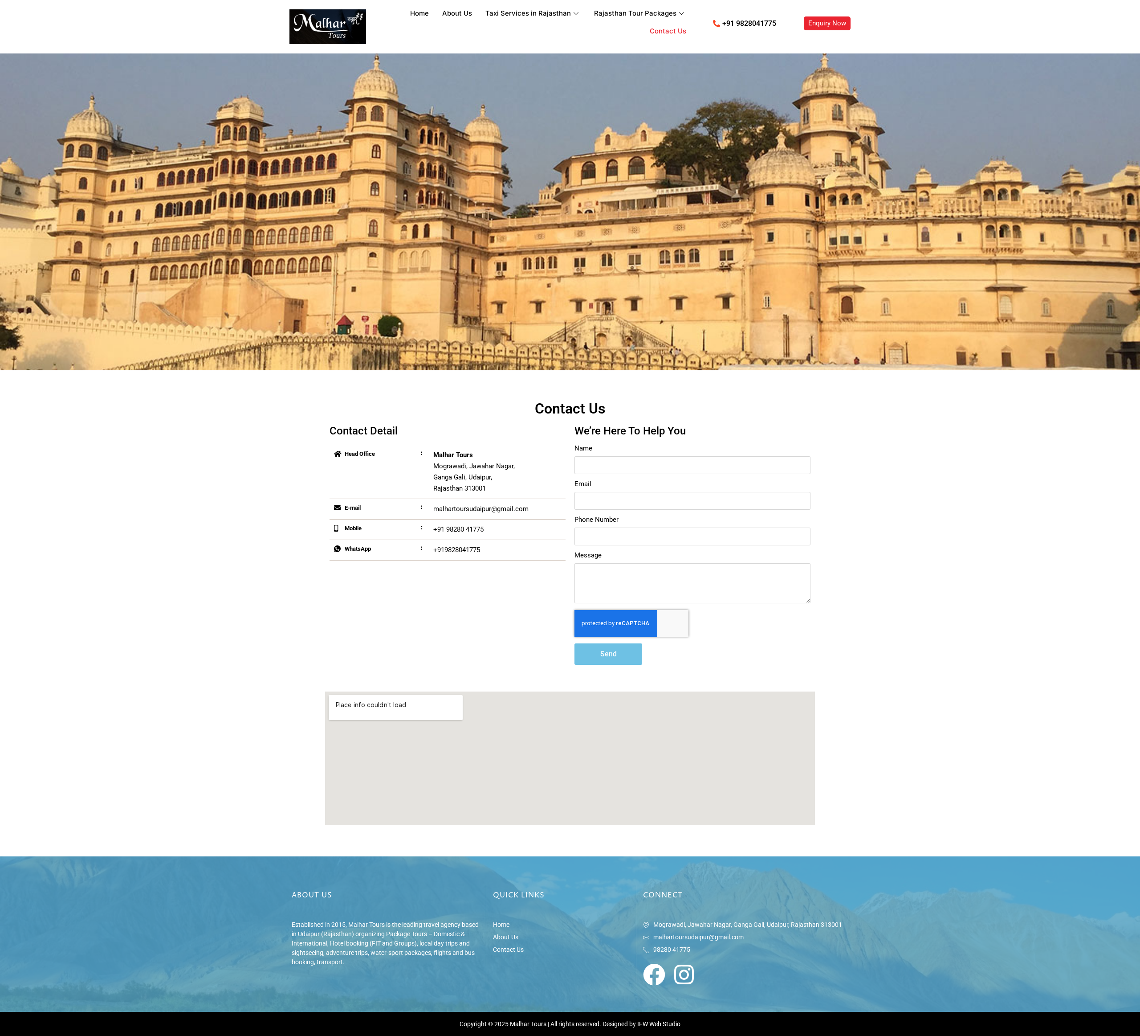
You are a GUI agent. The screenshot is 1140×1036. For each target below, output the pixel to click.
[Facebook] (654, 974)
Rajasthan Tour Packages (635, 13)
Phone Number (596, 520)
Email (582, 484)
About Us (457, 13)
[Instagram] (684, 974)
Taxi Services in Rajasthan (528, 13)
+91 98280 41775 (458, 529)
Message (588, 555)
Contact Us (668, 31)
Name (583, 448)
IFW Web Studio (658, 1024)
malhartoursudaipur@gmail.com (481, 509)
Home (419, 13)
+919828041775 (456, 550)
